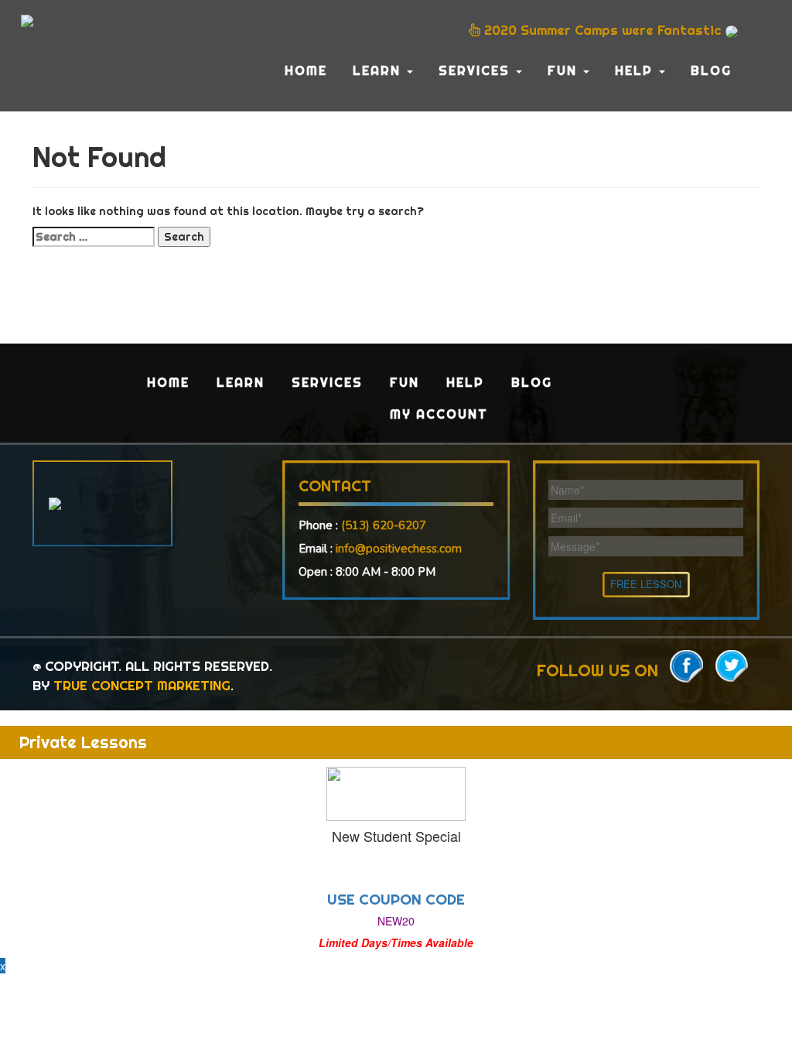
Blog (711, 70)
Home (306, 70)
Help (636, 70)
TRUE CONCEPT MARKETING (141, 685)
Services (476, 70)
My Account (439, 414)
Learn (379, 70)
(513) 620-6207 (383, 525)
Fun (565, 70)
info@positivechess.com (399, 548)
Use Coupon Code (396, 899)
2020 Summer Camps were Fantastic (602, 30)
